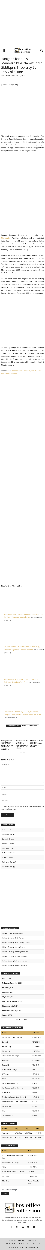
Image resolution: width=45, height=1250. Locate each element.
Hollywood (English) (9, 834)
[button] (41, 50)
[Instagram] (17, 1227)
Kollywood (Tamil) (8, 848)
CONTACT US (32, 1241)
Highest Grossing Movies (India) (13, 947)
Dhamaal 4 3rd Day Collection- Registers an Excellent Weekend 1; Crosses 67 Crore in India (22, 744)
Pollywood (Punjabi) (9, 862)
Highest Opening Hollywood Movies (14, 961)
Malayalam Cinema (8, 853)
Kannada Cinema (8, 844)
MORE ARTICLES (13, 726)
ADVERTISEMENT (11, 1244)
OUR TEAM (21, 1241)
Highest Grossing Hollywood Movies (14, 965)
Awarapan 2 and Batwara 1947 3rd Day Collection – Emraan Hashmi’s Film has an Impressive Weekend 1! (7, 745)
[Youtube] (33, 1227)
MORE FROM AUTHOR (29, 726)
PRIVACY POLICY (24, 1244)
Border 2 (5, 1042)
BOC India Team (9, 76)
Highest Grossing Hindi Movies (13, 938)
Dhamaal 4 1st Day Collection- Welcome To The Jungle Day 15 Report (36, 743)
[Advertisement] (22, 23)
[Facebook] (12, 1227)
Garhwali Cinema (8, 839)
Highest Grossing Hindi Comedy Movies (16, 942)
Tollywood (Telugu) (8, 867)
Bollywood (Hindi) (8, 830)
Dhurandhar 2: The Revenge (12, 1037)
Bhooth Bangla (7, 1047)
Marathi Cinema (7, 857)
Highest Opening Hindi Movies (12, 933)
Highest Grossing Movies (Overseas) (15, 956)
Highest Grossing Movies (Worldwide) (15, 952)
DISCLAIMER (36, 1244)
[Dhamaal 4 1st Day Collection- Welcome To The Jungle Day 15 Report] (37, 734)
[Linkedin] (23, 1227)
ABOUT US (12, 1241)
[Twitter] (28, 1227)
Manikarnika (5, 238)
